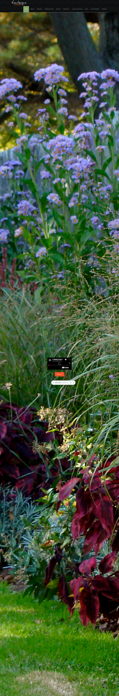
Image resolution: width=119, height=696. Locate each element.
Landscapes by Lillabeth (25, 3)
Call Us (59, 374)
